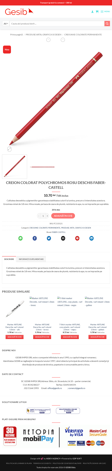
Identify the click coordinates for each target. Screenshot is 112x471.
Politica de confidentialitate (67, 463)
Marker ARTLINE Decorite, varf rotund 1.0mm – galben (98, 327)
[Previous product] (63, 40)
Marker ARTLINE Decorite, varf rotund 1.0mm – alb (14, 327)
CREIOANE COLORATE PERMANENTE (83, 34)
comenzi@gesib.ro (76, 388)
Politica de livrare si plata (19, 463)
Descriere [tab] (9, 259)
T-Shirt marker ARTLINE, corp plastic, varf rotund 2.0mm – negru (69, 327)
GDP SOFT (77, 458)
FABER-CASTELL (59, 232)
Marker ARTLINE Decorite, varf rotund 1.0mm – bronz (42, 327)
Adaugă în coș (63, 216)
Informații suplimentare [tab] (31, 259)
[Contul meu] (92, 12)
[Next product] (48, 40)
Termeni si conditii (42, 463)
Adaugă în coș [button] (15, 337)
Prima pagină (16, 34)
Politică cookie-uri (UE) (94, 463)
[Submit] (107, 23)
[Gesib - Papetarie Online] (19, 12)
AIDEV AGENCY (53, 458)
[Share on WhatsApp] (20, 238)
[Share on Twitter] (49, 238)
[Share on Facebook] (35, 238)
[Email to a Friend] (63, 238)
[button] (97, 12)
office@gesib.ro (55, 388)
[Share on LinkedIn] (91, 238)
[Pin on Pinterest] (77, 238)
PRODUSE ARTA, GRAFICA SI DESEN (43, 34)
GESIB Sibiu (70, 467)
